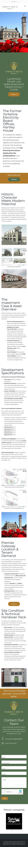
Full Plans (14, 179)
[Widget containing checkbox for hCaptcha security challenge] (12, 792)
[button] (2, 821)
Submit (4, 798)
